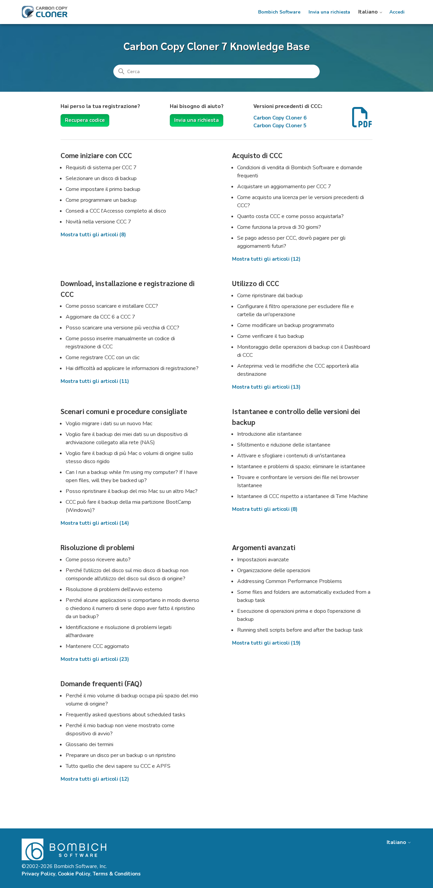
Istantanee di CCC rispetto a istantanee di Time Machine (302, 496)
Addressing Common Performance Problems (289, 581)
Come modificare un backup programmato (285, 325)
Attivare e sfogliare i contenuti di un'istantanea (291, 455)
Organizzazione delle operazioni (273, 570)
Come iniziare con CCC (96, 155)
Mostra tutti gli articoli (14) (95, 523)
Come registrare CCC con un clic (102, 357)
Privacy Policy (38, 873)
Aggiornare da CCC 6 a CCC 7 (100, 317)
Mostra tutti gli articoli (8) (93, 234)
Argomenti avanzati (263, 547)
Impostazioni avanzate (263, 559)
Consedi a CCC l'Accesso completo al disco (116, 211)
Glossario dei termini (89, 744)
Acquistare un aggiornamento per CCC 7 (284, 186)
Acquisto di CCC (257, 155)
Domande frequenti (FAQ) (101, 683)
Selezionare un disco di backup (101, 178)
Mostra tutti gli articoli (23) (95, 659)
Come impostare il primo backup (103, 189)
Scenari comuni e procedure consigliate (124, 411)
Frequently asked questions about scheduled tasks (125, 714)
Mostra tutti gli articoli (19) (266, 643)
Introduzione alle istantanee (269, 434)
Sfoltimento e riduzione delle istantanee (284, 445)
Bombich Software (279, 12)
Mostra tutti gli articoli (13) (266, 387)
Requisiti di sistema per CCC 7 (101, 167)
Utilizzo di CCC (255, 283)
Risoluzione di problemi (97, 547)
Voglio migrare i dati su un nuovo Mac (109, 423)
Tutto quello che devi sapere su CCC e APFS (118, 766)
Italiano (368, 12)
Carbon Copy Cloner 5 (279, 125)
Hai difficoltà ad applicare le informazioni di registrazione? (132, 368)
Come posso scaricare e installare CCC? (112, 306)
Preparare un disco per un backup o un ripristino (121, 755)
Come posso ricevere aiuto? (98, 559)
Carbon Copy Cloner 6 (279, 117)
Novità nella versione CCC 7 (98, 221)
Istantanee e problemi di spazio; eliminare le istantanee (301, 466)
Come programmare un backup (101, 200)
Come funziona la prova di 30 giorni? (279, 227)
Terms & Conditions (117, 873)
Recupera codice (85, 120)
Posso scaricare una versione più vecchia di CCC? (122, 327)
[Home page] (45, 12)
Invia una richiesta (329, 12)
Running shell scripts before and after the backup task (300, 630)
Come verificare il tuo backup (270, 336)
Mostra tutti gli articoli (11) (95, 381)
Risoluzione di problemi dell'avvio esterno (114, 589)
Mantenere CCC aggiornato (97, 646)
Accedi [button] (397, 12)
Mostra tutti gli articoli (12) (266, 259)
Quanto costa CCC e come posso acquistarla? (290, 216)
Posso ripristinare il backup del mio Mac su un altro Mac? (132, 491)
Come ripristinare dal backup (270, 295)
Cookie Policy (74, 873)
